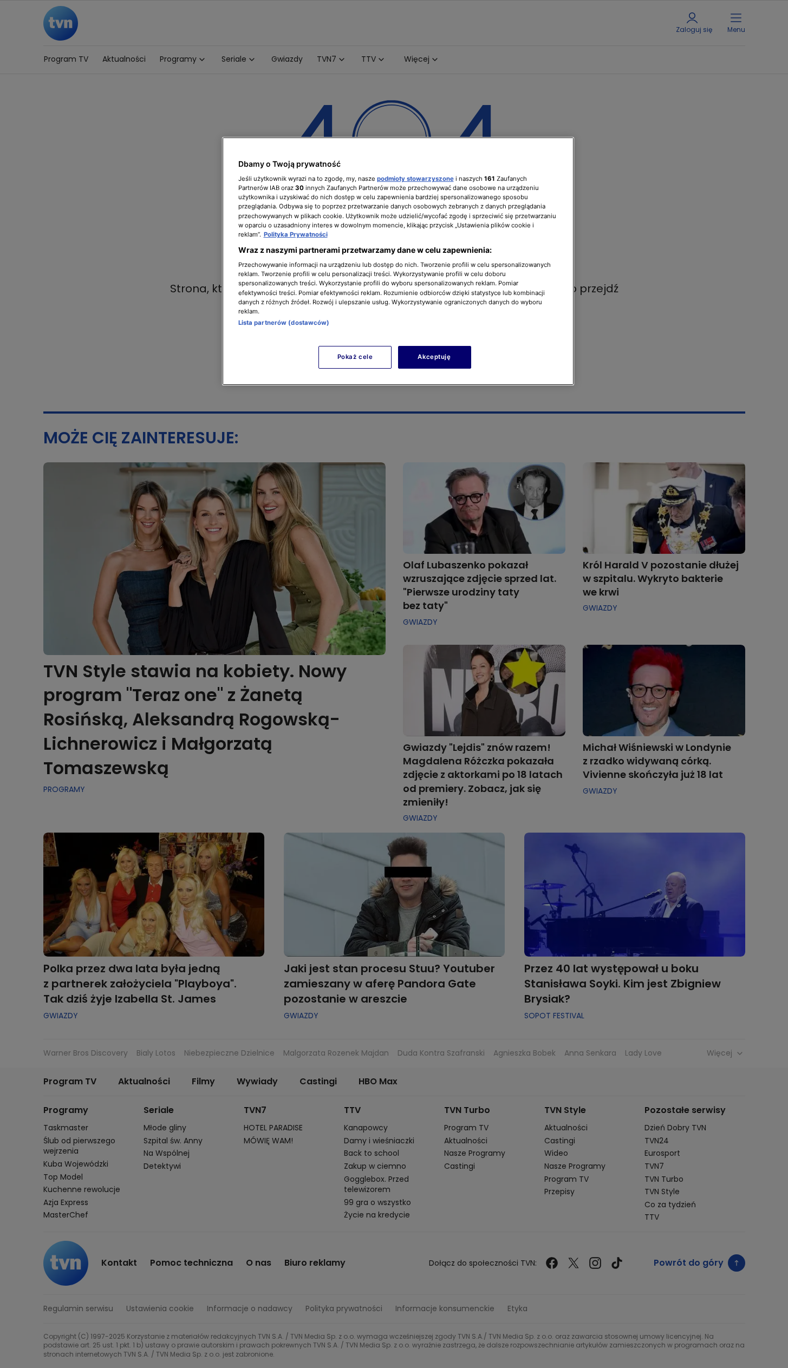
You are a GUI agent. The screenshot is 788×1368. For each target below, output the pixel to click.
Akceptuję (434, 357)
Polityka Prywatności (296, 234)
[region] (398, 261)
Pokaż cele (355, 357)
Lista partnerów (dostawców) (284, 322)
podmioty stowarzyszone (415, 178)
